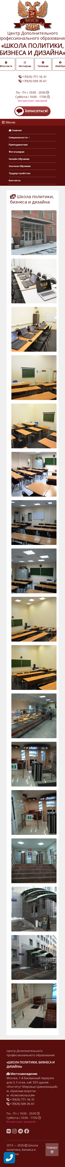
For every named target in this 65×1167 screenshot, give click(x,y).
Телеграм (43, 66)
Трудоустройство (19, 173)
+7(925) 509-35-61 (34, 81)
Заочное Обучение (20, 166)
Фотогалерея (16, 152)
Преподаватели (18, 144)
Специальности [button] (18, 137)
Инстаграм (25, 66)
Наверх (52, 1147)
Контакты (15, 180)
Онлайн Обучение (19, 159)
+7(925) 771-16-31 (34, 77)
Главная (16, 130)
